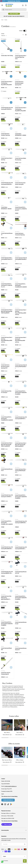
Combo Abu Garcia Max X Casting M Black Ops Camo (20, 57)
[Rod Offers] (7, 725)
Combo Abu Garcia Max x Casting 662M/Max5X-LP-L (7, 259)
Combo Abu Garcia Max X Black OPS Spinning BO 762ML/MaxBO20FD (6, 444)
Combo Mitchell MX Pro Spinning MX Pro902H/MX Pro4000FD (21, 392)
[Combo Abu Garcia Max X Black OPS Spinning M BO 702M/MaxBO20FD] (7, 300)
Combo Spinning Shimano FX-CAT (21, 623)
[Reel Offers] (19, 725)
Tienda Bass (6, 860)
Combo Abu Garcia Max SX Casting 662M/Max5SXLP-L (21, 259)
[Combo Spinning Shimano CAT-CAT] (21, 562)
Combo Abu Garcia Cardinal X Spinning (5, 134)
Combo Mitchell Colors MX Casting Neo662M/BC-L (21, 417)
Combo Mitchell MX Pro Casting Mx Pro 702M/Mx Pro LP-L (6, 285)
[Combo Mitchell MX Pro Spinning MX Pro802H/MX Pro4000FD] (21, 587)
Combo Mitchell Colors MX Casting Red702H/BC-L (21, 547)
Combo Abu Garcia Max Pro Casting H (6, 391)
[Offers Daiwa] (19, 752)
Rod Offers (7, 732)
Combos (5, 19)
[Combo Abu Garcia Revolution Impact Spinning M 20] (21, 72)
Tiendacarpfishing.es (8, 800)
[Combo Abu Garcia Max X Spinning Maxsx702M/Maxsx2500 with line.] (21, 300)
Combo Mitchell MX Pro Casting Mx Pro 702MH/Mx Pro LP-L (21, 209)
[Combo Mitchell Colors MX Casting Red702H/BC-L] (21, 538)
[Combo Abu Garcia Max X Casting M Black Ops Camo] (21, 46)
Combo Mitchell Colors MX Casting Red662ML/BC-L (7, 572)
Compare (21, 30)
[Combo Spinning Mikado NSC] (7, 639)
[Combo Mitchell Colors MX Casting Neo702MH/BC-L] (7, 173)
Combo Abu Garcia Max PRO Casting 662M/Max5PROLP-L (6, 597)
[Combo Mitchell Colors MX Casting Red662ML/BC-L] (7, 562)
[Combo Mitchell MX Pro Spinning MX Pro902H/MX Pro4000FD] (21, 382)
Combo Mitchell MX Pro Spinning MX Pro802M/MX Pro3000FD (21, 496)
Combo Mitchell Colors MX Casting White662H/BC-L (7, 547)
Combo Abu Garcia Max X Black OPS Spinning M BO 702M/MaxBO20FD (6, 311)
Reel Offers (20, 732)
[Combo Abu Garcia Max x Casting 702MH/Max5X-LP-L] (21, 460)
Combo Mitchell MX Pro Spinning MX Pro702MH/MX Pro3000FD (21, 285)
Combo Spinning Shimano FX (7, 234)
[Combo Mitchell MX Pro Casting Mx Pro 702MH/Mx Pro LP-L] (21, 198)
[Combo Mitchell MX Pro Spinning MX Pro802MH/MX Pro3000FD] (7, 408)
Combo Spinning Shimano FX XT (7, 469)
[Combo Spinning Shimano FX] (7, 224)
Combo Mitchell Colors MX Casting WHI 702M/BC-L (7, 108)
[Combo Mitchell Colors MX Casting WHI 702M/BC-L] (7, 98)
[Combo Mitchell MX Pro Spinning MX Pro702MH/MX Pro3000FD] (21, 274)
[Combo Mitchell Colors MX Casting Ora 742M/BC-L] (7, 486)
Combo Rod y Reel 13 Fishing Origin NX (5, 673)
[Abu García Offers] (7, 752)
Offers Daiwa (19, 760)
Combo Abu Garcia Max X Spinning (6, 159)
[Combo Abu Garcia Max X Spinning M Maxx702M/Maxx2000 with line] (21, 328)
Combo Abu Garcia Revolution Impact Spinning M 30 (5, 366)
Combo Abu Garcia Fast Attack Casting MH (20, 183)
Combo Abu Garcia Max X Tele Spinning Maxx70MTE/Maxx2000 (6, 83)
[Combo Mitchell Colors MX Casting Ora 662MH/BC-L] (21, 512)
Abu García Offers (7, 760)
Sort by (2, 33)
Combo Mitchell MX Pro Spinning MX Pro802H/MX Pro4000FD (21, 598)
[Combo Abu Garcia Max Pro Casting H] (7, 382)
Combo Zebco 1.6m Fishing (7, 55)
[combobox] (14, 9)
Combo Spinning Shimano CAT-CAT (21, 572)
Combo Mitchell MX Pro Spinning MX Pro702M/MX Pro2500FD (7, 623)
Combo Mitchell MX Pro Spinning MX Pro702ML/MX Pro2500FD (7, 522)
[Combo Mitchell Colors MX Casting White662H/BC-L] (7, 538)
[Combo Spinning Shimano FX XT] (7, 460)
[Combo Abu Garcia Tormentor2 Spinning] (21, 224)
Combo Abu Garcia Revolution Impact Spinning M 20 (19, 83)
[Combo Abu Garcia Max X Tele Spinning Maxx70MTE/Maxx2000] (7, 72)
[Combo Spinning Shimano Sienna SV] (21, 639)
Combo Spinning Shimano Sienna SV (21, 649)
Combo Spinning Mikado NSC (6, 648)
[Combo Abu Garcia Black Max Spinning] (21, 149)
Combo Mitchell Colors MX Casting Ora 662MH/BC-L (21, 522)
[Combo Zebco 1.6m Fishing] (7, 46)
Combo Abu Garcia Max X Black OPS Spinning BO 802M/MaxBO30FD (20, 444)
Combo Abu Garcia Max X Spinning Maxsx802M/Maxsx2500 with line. (6, 340)
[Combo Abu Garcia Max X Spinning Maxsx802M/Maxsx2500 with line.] (7, 328)
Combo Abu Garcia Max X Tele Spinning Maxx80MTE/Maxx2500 (20, 109)
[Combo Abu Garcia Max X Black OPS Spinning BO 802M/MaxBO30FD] (21, 434)
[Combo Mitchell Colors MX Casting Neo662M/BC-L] (21, 408)
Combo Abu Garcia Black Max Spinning (20, 159)
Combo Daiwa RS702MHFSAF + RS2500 (20, 134)
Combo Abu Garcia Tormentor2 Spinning (20, 234)
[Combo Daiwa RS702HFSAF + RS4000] (7, 198)
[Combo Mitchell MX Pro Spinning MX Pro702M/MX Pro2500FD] (7, 613)
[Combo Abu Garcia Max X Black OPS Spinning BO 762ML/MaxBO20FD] (7, 434)
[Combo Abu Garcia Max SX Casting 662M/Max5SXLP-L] (21, 248)
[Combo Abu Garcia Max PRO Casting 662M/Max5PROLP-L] (7, 587)
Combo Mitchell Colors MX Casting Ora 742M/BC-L (7, 495)
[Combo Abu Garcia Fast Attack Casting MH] (21, 173)
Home (2, 19)
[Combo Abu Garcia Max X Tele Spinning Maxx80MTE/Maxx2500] (21, 98)
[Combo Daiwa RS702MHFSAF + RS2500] (21, 124)
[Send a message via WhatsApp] (2, 861)
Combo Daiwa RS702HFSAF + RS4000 (6, 208)
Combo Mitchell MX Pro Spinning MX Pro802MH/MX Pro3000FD (7, 418)
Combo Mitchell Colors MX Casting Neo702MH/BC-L (7, 183)
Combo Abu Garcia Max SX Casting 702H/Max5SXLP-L (21, 366)
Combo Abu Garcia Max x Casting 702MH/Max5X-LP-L (20, 470)
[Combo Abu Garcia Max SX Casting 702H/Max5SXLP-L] (21, 356)
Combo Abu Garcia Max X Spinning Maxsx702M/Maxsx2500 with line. (20, 312)
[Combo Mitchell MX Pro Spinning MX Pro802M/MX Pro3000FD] (21, 486)
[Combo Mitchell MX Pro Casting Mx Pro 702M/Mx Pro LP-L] (7, 274)
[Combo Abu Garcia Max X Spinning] (7, 149)
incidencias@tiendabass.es (10, 786)
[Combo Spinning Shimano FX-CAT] (21, 613)
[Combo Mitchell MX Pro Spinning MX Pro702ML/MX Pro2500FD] (7, 512)
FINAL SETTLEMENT (14, 13)
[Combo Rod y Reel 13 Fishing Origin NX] (7, 663)
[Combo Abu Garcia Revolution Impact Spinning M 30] (7, 356)
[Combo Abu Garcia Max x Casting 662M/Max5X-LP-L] (7, 248)
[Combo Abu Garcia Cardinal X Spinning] (7, 124)
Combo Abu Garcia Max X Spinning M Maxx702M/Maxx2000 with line (20, 340)
